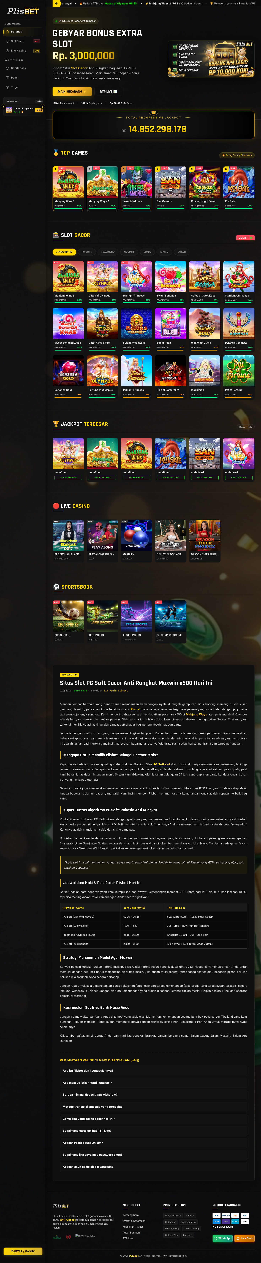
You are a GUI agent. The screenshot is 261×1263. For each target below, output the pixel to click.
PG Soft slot (161, 764)
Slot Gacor (25, 41)
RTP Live (128, 1238)
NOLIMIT (129, 252)
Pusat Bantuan (131, 1232)
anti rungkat (68, 1220)
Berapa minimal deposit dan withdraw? (90, 1095)
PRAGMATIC (65, 252)
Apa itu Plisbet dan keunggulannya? (88, 1070)
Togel (15, 87)
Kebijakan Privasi (133, 1226)
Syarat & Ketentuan (134, 1220)
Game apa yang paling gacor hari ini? (89, 1119)
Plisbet (135, 709)
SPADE (147, 252)
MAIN (39, 110)
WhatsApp (224, 1238)
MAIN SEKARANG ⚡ (72, 91)
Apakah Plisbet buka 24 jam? (83, 1142)
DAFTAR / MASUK (23, 1251)
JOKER (182, 252)
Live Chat (247, 1238)
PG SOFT (87, 252)
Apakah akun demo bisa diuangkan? (88, 1166)
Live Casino (25, 50)
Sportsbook (18, 68)
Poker (15, 77)
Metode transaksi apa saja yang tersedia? (92, 1106)
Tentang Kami (131, 1214)
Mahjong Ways (196, 714)
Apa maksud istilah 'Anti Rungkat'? (87, 1082)
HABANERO (108, 252)
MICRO (164, 252)
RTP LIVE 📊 (108, 91)
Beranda (16, 31)
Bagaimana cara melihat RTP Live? (87, 1130)
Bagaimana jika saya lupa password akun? (92, 1155)
